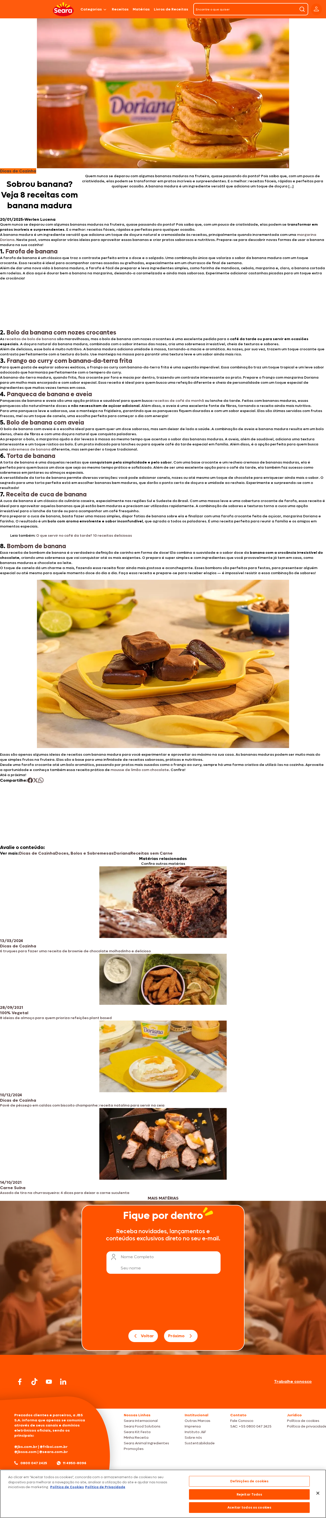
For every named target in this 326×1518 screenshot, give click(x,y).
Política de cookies (303, 1420)
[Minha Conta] (316, 9)
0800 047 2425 (33, 1463)
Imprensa (193, 1426)
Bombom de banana (36, 546)
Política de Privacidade (105, 1487)
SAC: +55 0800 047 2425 (250, 1426)
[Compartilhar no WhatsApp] (41, 780)
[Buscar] (302, 9)
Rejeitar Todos (249, 1494)
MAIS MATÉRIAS (163, 1198)
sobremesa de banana (29, 449)
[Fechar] (317, 1493)
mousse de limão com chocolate (140, 769)
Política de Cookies (67, 1487)
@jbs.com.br (25, 1446)
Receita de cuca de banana (46, 494)
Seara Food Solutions (142, 1426)
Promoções (134, 1448)
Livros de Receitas (171, 9)
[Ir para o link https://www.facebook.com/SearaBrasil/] (20, 1382)
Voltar (147, 1336)
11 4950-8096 (74, 1463)
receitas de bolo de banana (30, 339)
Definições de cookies (249, 1481)
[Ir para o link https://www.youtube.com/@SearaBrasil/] (49, 1382)
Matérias (141, 9)
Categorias (91, 9)
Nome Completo (137, 1256)
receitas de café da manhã (178, 400)
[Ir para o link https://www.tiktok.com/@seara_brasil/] (34, 1381)
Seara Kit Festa (137, 1432)
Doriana (122, 853)
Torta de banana (31, 456)
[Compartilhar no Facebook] (30, 780)
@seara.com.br (53, 1451)
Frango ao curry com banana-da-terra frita (69, 361)
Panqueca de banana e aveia (49, 394)
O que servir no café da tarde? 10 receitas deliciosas (84, 535)
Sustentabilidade (200, 1443)
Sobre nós (193, 1437)
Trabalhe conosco (293, 1381)
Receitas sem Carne (151, 853)
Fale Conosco (241, 1420)
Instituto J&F (195, 1432)
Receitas (120, 9)
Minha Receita (136, 1437)
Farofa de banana (31, 251)
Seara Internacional (141, 1420)
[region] (163, 1494)
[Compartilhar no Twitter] (35, 780)
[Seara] (63, 9)
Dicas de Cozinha (37, 853)
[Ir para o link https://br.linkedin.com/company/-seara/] (63, 1382)
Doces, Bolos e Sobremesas (84, 853)
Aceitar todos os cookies (249, 1507)
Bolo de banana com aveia (45, 423)
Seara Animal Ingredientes (146, 1443)
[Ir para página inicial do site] (163, 1398)
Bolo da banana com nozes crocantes (61, 333)
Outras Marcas (197, 1420)
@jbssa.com (25, 1451)
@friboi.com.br (53, 1446)
